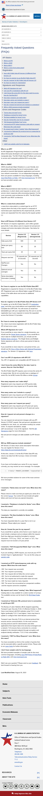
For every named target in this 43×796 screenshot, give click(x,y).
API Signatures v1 (6, 32)
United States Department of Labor (15, 9)
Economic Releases (10, 712)
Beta (4, 726)
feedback (35, 663)
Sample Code (5, 35)
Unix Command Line (28, 178)
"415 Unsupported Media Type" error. (15, 122)
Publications (8, 705)
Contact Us (18, 766)
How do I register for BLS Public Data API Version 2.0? (20, 80)
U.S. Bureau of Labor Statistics (18, 16)
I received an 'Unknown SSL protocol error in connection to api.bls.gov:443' (22, 132)
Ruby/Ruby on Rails (11, 178)
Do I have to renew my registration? (15, 83)
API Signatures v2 (6, 29)
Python (30, 654)
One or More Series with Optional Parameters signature (21, 350)
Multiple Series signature (9, 339)
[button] (38, 773)
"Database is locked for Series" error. (15, 115)
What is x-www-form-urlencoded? (14, 68)
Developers (23, 22)
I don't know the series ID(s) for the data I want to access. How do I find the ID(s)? (21, 94)
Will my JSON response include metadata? (17, 107)
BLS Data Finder (34, 595)
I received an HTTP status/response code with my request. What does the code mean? (22, 125)
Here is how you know (13, 5)
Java (2, 178)
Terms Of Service (6, 38)
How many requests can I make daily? (15, 98)
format (35, 375)
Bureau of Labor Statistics (10, 22)
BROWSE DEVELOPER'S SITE (9, 26)
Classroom (7, 719)
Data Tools (7, 698)
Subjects (6, 691)
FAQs (3, 41)
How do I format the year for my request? (16, 120)
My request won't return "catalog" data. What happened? (21, 129)
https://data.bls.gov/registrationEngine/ (13, 450)
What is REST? (8, 65)
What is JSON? (8, 63)
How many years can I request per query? (16, 102)
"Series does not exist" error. (13, 113)
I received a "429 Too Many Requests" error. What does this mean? (22, 137)
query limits (9, 646)
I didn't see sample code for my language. (17, 144)
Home (5, 684)
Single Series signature (18, 334)
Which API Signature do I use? (13, 88)
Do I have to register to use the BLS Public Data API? (20, 78)
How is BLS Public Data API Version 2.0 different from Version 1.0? (20, 74)
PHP (26, 654)
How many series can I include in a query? (16, 100)
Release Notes (5, 44)
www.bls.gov (19, 762)
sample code (5, 557)
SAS (8, 657)
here (31, 351)
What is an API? (8, 61)
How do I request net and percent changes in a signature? (21, 105)
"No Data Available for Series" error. (15, 117)
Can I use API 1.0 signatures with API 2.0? (16, 91)
